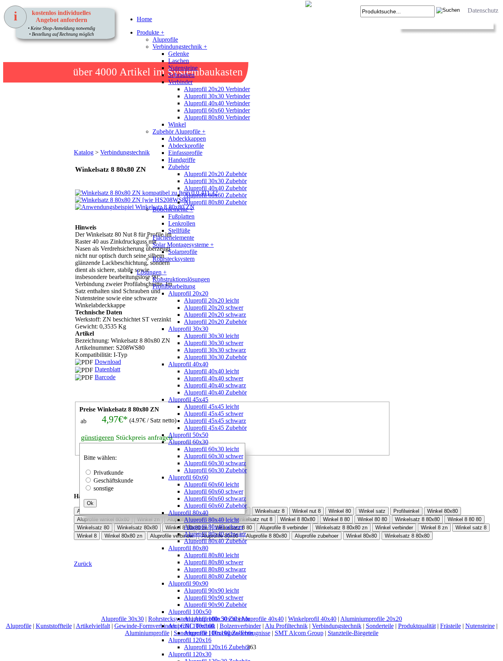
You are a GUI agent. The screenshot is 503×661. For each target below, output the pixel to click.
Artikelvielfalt (93, 625)
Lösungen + (152, 272)
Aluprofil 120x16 (189, 640)
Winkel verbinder (394, 528)
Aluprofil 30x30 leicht (211, 335)
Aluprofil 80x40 (188, 512)
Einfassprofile (185, 152)
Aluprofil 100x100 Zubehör (218, 633)
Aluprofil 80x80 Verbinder (217, 117)
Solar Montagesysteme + (183, 244)
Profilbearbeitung (173, 286)
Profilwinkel (406, 511)
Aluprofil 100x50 (189, 611)
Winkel (177, 124)
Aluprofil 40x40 (188, 364)
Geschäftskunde (113, 480)
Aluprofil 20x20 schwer (213, 307)
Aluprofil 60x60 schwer (213, 491)
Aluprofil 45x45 (188, 399)
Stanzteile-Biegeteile (353, 633)
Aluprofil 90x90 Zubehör (215, 604)
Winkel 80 (340, 511)
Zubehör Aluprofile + (179, 131)
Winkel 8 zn (434, 528)
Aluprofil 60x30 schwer (213, 456)
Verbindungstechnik (337, 625)
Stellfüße (179, 230)
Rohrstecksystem (173, 258)
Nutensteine (183, 67)
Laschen (178, 60)
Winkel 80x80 (442, 511)
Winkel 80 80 (372, 519)
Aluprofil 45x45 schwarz (215, 420)
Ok (90, 503)
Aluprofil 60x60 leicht (211, 484)
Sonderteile (380, 625)
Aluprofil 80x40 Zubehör (215, 541)
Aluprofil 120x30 (189, 654)
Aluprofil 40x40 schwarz (215, 385)
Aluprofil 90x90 (188, 583)
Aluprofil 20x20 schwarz (215, 314)
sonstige (104, 488)
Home (144, 19)
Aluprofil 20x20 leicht (211, 300)
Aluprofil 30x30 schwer (213, 343)
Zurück (83, 563)
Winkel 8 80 (336, 519)
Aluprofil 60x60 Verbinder (217, 110)
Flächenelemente (173, 237)
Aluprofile (165, 39)
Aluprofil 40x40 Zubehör (215, 188)
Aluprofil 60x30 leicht (211, 449)
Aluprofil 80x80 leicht (211, 555)
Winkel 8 (87, 536)
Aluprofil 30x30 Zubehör (215, 181)
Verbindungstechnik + (179, 46)
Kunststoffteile (54, 625)
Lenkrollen (181, 223)
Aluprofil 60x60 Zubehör (215, 195)
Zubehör (178, 166)
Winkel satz (372, 511)
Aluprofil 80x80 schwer (213, 562)
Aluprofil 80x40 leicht (211, 519)
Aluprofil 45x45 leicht (211, 406)
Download (108, 361)
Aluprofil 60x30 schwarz (215, 463)
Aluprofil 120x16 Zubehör (217, 647)
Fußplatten (181, 216)
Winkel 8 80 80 (464, 519)
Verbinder (180, 82)
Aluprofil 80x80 (188, 548)
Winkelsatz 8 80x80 (417, 519)
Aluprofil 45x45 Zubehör (215, 427)
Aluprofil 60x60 (188, 477)
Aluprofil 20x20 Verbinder (217, 89)
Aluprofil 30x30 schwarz (215, 350)
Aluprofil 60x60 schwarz (215, 498)
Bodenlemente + (172, 209)
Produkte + (150, 32)
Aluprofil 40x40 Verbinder (217, 103)
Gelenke (178, 53)
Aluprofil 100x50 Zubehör (217, 618)
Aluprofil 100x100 (191, 625)
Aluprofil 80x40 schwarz (215, 534)
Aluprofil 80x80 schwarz (215, 569)
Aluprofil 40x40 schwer (213, 378)
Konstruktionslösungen (181, 279)
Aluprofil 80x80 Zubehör (215, 202)
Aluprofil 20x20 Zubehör (215, 174)
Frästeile (450, 625)
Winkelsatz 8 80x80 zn (341, 528)
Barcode (105, 377)
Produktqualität (417, 625)
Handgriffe (181, 159)
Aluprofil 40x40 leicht (211, 371)
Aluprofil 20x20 (188, 293)
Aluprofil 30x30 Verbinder (217, 96)
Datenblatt (107, 369)
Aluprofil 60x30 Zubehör (215, 470)
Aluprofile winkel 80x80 (103, 519)
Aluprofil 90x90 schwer (213, 597)
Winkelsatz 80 (93, 528)
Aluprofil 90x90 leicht (211, 590)
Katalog (84, 152)
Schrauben (181, 75)
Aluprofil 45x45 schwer (213, 413)
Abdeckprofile (186, 145)
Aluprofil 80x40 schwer (213, 526)
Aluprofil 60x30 (188, 442)
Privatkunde (108, 472)
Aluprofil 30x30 (188, 328)
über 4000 (95, 72)
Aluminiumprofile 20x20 (371, 618)
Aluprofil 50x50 (188, 434)
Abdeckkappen (187, 138)
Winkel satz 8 (470, 528)
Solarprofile (182, 251)
